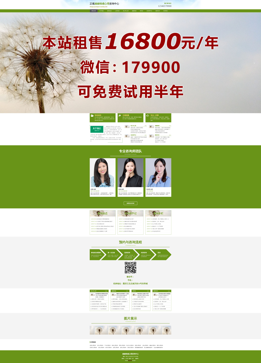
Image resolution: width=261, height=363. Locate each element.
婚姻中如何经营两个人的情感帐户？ (162, 129)
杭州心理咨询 (108, 347)
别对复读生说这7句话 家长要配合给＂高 (100, 306)
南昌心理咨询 (115, 345)
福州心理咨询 (123, 347)
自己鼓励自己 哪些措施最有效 (103, 219)
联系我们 (165, 10)
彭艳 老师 (121, 189)
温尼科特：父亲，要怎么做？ (161, 138)
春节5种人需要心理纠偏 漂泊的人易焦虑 (105, 226)
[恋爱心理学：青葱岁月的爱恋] (109, 330)
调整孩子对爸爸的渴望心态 (136, 142)
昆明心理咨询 (130, 347)
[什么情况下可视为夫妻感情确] (96, 330)
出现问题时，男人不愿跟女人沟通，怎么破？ (164, 137)
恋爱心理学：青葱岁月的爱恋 (137, 127)
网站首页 (94, 10)
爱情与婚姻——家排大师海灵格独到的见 (121, 299)
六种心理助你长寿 (100, 223)
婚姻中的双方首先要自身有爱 (137, 140)
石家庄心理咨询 (93, 347)
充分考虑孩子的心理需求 (129, 228)
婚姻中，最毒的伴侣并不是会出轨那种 (139, 137)
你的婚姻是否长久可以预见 (118, 308)
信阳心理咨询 (138, 345)
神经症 (141, 10)
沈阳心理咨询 (93, 345)
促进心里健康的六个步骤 (102, 231)
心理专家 (117, 10)
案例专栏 (158, 10)
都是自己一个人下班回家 (160, 142)
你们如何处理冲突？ (156, 231)
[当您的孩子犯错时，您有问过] (136, 330)
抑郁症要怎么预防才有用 (139, 299)
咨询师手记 (149, 10)
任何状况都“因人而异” (135, 138)
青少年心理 (125, 10)
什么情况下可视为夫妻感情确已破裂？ (105, 221)
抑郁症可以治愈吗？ (138, 304)
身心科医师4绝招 (138, 308)
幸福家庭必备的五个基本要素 (161, 132)
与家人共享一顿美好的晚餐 (158, 228)
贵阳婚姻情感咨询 (139, 347)
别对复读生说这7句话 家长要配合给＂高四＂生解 (141, 132)
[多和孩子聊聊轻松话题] (123, 330)
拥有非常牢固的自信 (128, 231)
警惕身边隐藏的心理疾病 (102, 228)
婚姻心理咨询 (152, 345)
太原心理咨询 (101, 347)
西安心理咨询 (122, 345)
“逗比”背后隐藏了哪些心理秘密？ (141, 306)
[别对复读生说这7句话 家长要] (150, 330)
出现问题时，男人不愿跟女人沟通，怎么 (163, 299)
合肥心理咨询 (116, 347)
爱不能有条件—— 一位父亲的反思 (99, 308)
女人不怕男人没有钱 (159, 140)
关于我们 (101, 10)
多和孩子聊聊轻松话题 (135, 129)
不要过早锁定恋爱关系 (160, 131)
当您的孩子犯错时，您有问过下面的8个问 (100, 304)
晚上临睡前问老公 (128, 226)
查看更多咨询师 (130, 203)
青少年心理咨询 (130, 345)
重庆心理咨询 (160, 345)
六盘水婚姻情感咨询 (158, 347)
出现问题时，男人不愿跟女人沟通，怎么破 (161, 219)
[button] (6, 62)
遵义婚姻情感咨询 (148, 347)
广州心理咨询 (107, 345)
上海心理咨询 (145, 345)
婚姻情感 (134, 10)
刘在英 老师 (149, 189)
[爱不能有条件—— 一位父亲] (163, 330)
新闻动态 (109, 10)
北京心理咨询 (100, 345)
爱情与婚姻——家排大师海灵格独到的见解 (164, 127)
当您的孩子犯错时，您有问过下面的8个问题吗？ (141, 131)
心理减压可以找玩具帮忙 (139, 301)
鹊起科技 (130, 360)
